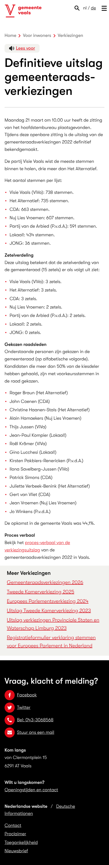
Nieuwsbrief (16, 851)
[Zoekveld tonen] (78, 8)
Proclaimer (15, 834)
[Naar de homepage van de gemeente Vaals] (23, 11)
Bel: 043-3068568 (35, 720)
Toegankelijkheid (21, 842)
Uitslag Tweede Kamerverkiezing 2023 (49, 610)
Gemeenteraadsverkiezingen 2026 (45, 582)
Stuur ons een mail (35, 732)
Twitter (23, 707)
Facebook (27, 695)
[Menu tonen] (103, 8)
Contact (13, 825)
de (93, 8)
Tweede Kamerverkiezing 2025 (40, 592)
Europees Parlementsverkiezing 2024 (47, 601)
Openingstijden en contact (31, 790)
